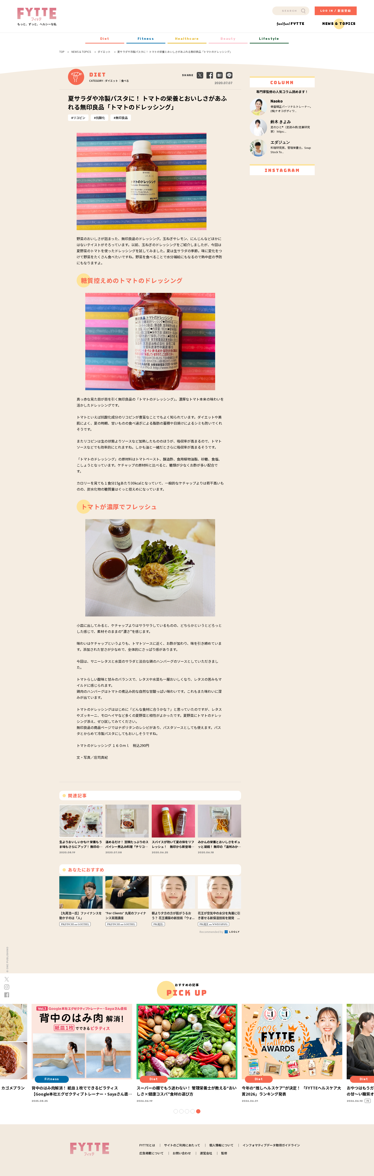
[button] (176, 1111)
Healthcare (187, 39)
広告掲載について (151, 1153)
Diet (105, 39)
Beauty (228, 39)
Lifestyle (269, 39)
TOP (61, 51)
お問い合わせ (182, 1153)
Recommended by (212, 932)
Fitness (146, 39)
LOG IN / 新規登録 (335, 10)
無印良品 (122, 118)
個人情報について (221, 1145)
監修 (224, 1153)
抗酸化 (100, 118)
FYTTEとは (147, 1145)
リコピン (79, 118)
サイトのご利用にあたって (182, 1145)
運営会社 (206, 1153)
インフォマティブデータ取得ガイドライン (271, 1145)
